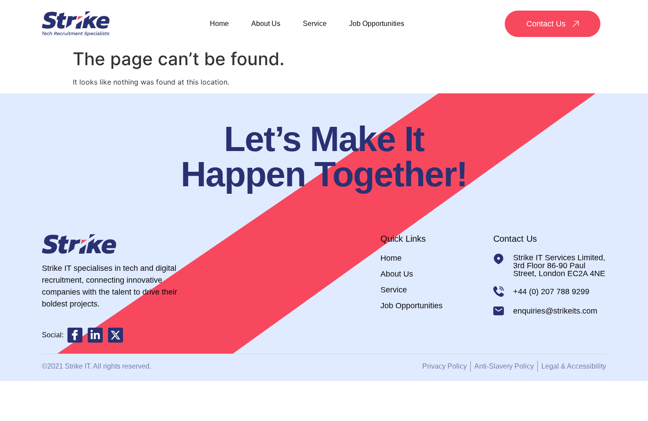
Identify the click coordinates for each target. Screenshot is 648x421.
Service (315, 23)
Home (219, 23)
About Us (265, 23)
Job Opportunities (376, 23)
